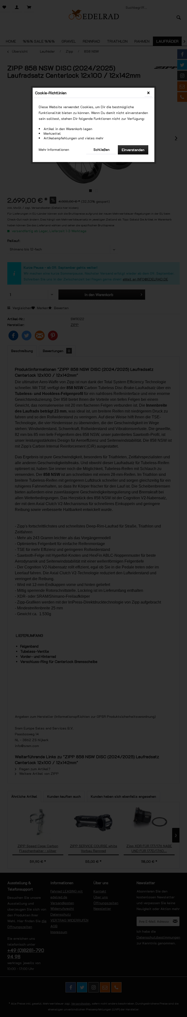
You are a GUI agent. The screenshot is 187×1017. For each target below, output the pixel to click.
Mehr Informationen (54, 149)
